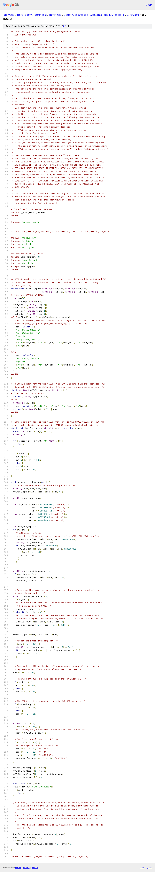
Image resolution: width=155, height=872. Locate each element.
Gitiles (18, 867)
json (149, 867)
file (65, 26)
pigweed (8, 14)
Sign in (149, 4)
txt (142, 867)
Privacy (26, 867)
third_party (24, 14)
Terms (35, 867)
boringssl (40, 14)
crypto (134, 14)
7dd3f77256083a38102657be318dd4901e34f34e (94, 14)
